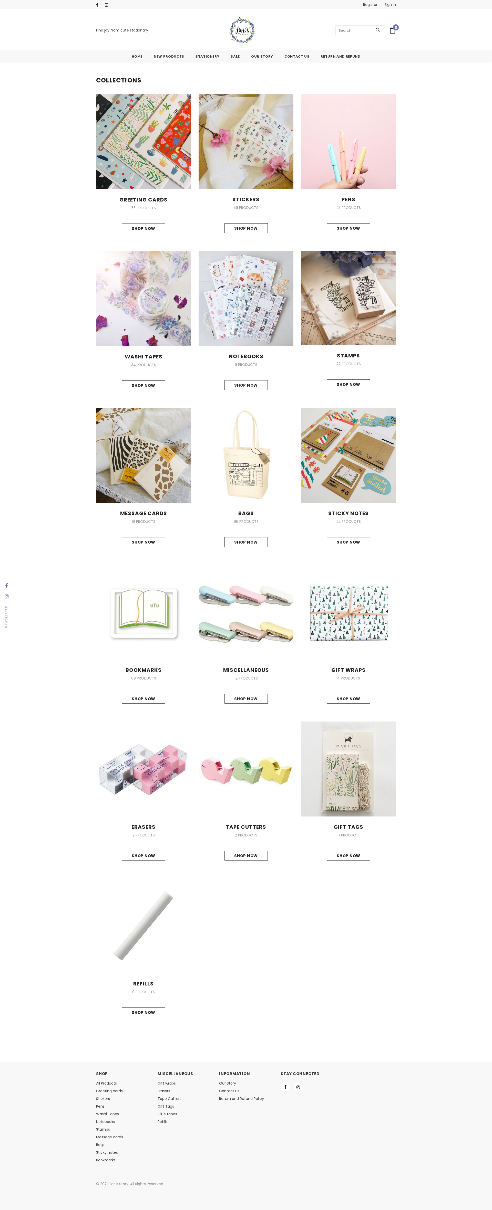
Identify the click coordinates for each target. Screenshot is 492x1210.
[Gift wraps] (348, 611)
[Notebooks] (246, 298)
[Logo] (242, 30)
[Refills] (143, 925)
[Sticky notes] (348, 455)
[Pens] (348, 141)
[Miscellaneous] (246, 611)
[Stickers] (246, 141)
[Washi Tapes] (143, 298)
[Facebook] (99, 5)
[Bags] (246, 455)
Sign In (390, 4)
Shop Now (143, 228)
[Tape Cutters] (246, 768)
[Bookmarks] (143, 611)
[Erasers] (143, 768)
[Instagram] (108, 5)
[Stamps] (348, 297)
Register (370, 4)
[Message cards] (143, 455)
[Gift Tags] (348, 768)
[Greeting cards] (143, 141)
